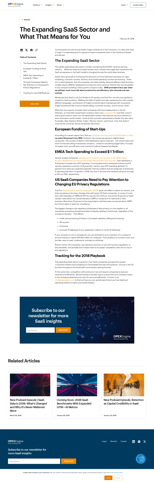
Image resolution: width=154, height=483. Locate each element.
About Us (113, 441)
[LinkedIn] (133, 441)
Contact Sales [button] (138, 5)
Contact (124, 441)
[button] (37, 5)
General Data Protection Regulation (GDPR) (80, 190)
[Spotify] (139, 441)
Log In (104, 441)
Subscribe (34, 104)
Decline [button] (118, 478)
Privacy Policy (118, 472)
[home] (15, 5)
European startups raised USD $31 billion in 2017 (112, 135)
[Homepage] (15, 442)
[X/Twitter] (144, 441)
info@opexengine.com (64, 280)
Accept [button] (108, 478)
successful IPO (110, 113)
